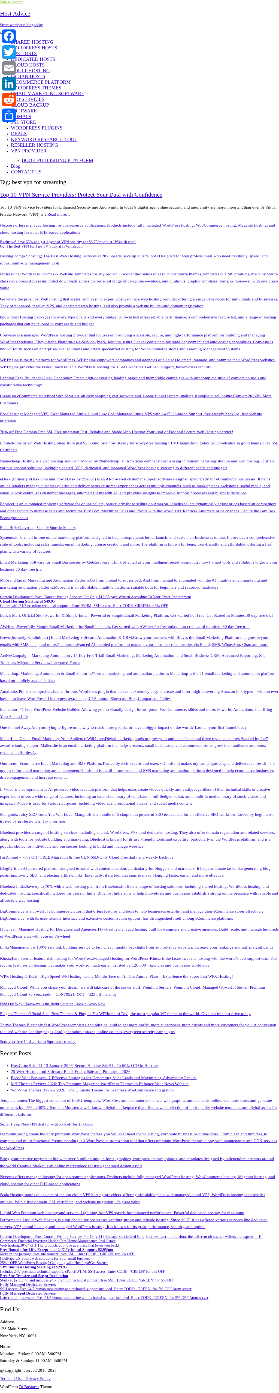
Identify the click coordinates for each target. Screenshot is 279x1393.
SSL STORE (23, 122)
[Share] (9, 115)
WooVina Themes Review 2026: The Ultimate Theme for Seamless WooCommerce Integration (92, 1090)
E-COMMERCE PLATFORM (41, 82)
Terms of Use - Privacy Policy (25, 1378)
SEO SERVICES (27, 99)
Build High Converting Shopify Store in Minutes (37, 528)
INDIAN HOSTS (28, 76)
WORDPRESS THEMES (36, 88)
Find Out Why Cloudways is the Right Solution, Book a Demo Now (52, 1004)
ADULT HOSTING (30, 70)
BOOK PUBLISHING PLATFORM (57, 160)
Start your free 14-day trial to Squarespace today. (38, 1042)
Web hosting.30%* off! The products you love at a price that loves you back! (59, 1245)
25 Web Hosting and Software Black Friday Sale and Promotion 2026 (71, 1071)
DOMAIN (21, 116)
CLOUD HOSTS (28, 65)
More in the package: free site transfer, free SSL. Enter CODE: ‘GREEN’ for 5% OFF (67, 1252)
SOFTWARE (24, 110)
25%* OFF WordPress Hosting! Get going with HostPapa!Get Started (54, 1263)
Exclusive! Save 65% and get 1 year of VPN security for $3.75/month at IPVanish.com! (68, 242)
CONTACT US (26, 171)
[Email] (9, 68)
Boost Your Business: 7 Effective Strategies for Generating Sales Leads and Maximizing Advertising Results (104, 1078)
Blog (15, 166)
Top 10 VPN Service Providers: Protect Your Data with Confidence (81, 194)
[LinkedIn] (9, 84)
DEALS (19, 133)
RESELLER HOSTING (34, 145)
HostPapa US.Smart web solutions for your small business (45, 1258)
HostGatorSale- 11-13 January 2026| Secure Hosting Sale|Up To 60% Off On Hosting (84, 1065)
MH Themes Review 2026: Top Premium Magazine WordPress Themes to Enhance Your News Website (100, 1084)
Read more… (58, 214)
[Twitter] (9, 52)
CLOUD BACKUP (30, 105)
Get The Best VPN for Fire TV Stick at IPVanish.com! (42, 246)
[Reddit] (9, 99)
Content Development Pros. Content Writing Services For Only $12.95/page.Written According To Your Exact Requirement (95, 597)
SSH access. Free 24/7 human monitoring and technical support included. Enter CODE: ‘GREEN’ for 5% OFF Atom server (96, 1287)
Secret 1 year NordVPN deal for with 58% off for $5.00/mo (46, 1124)
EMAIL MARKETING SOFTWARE (47, 93)
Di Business (29, 1387)
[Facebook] (9, 36)
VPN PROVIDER (29, 151)
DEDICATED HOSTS (33, 59)
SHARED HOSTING (32, 42)
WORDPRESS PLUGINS (36, 128)
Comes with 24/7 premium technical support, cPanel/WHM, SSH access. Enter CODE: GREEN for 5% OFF (84, 603)
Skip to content (11, 2)
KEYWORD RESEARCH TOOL (44, 139)
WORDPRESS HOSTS (34, 47)
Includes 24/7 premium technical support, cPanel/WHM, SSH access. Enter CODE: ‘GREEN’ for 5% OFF (82, 1269)
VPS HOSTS (24, 53)
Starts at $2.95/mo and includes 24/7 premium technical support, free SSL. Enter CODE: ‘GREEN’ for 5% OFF (87, 1278)
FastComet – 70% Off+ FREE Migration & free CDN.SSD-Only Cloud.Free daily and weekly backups (86, 857)
